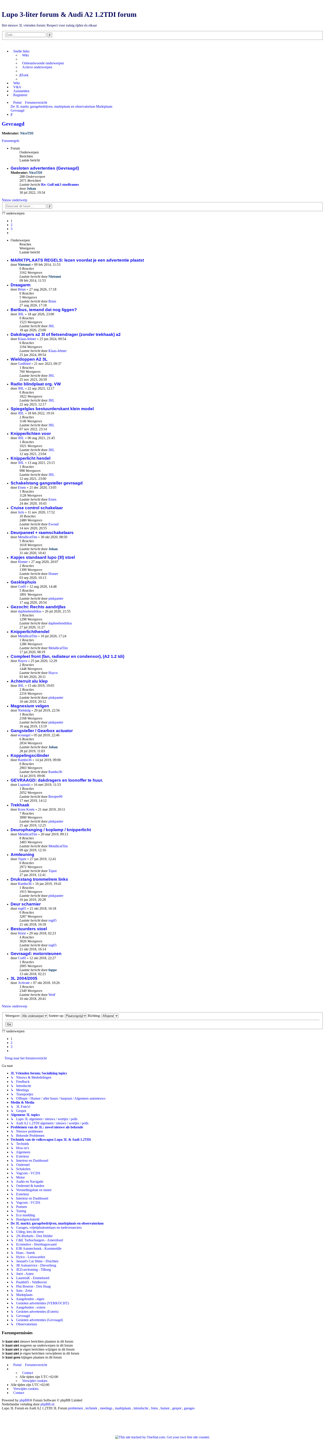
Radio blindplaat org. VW (36, 384)
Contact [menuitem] (27, 1373)
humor (165, 1408)
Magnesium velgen (30, 706)
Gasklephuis (23, 582)
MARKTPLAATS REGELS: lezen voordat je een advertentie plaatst (77, 260)
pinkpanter (55, 598)
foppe (52, 970)
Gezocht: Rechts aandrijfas (38, 607)
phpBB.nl (47, 1404)
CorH (22, 586)
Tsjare (22, 859)
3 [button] (11, 229)
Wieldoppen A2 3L (29, 359)
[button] (12, 233)
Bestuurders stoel (29, 928)
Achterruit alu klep (29, 681)
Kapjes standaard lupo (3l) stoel (43, 557)
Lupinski (24, 785)
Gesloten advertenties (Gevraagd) (45, 168)
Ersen (22, 487)
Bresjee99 (55, 796)
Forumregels (10, 141)
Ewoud (53, 524)
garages (189, 1408)
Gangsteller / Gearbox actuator (42, 730)
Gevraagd (13, 124)
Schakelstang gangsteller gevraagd (47, 483)
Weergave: (13, 1016)
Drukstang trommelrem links (39, 879)
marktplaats (123, 1408)
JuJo (21, 512)
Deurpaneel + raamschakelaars (42, 532)
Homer (23, 562)
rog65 (22, 908)
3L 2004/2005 (24, 978)
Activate (24, 983)
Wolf (51, 995)
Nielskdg (24, 710)
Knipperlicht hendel (30, 458)
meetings (106, 1408)
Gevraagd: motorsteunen (36, 953)
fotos (154, 1408)
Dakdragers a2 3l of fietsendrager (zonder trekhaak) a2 (66, 334)
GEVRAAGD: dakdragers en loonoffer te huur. (57, 780)
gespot (176, 1408)
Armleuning (22, 854)
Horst (22, 933)
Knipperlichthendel (30, 631)
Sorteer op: (57, 1016)
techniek (91, 1408)
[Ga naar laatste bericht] (63, 277)
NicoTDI (26, 133)
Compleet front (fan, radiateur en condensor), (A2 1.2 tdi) (67, 656)
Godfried (24, 364)
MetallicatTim (27, 537)
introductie (141, 1408)
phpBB (24, 1400)
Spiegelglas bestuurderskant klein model (52, 408)
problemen (75, 1408)
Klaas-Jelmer (27, 339)
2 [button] (11, 225)
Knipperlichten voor (31, 433)
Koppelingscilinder (30, 755)
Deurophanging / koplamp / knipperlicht (51, 829)
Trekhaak (20, 805)
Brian (22, 289)
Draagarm (21, 285)
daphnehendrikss (29, 611)
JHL (21, 314)
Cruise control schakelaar (37, 507)
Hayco (22, 661)
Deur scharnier (26, 904)
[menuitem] (24, 55)
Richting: (94, 1016)
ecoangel (24, 735)
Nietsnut (24, 264)
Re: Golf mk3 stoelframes (60, 184)
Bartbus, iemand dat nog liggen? (44, 309)
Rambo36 (25, 760)
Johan (31, 188)
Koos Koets (26, 809)
